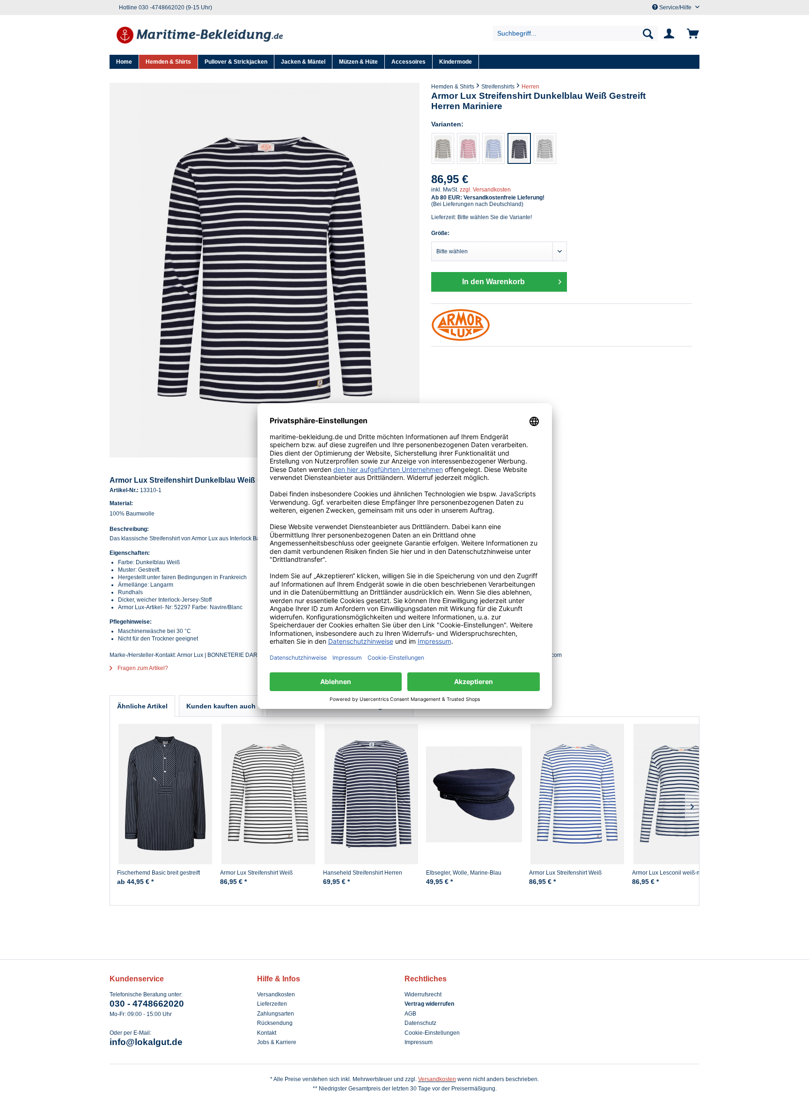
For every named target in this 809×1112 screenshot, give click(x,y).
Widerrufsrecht (422, 994)
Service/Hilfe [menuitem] (675, 7)
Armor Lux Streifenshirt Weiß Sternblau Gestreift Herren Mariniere (575, 876)
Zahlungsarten (275, 1013)
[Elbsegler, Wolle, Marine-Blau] (474, 794)
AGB (410, 1013)
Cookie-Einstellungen (432, 1033)
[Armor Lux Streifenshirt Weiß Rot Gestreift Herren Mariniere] (468, 148)
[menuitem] (575, 33)
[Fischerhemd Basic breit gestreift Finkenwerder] (165, 794)
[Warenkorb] (691, 33)
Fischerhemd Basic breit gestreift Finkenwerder (158, 876)
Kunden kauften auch (221, 706)
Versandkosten (276, 994)
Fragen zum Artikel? (142, 668)
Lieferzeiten (272, 1004)
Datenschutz (420, 1023)
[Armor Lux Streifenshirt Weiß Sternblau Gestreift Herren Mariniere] (493, 148)
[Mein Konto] (671, 33)
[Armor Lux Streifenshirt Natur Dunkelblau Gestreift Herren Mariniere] (443, 148)
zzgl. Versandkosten (485, 189)
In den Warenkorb (493, 282)
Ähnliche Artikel (142, 706)
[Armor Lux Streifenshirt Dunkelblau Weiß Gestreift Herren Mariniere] (519, 148)
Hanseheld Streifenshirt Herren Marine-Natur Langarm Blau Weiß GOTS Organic (366, 876)
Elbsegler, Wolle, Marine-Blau (463, 872)
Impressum (418, 1042)
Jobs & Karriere (276, 1042)
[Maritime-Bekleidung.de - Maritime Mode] (200, 36)
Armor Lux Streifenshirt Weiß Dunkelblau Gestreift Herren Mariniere (256, 876)
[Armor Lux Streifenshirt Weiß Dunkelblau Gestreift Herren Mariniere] (545, 148)
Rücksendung (275, 1023)
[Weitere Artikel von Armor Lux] (561, 325)
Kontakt (266, 1033)
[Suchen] (648, 33)
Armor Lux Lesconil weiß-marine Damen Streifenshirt (673, 876)
